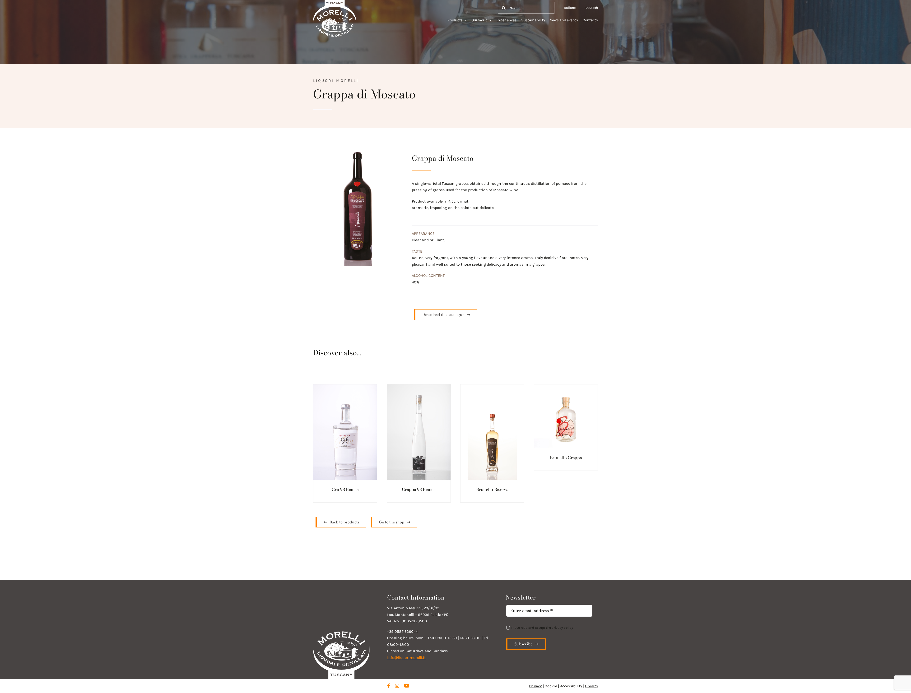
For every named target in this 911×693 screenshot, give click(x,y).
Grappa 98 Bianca (419, 489)
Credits (591, 686)
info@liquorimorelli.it (406, 657)
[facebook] (388, 686)
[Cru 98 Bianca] (345, 432)
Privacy (535, 686)
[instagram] (397, 686)
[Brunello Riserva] (492, 432)
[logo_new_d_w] (341, 632)
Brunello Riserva (492, 489)
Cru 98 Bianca (345, 489)
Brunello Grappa (566, 457)
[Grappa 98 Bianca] (419, 432)
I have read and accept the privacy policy (542, 628)
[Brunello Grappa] (566, 416)
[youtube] (406, 686)
